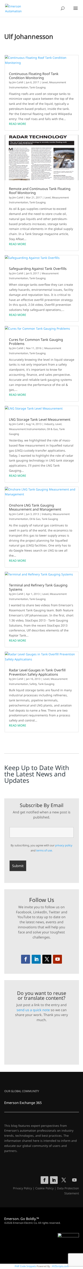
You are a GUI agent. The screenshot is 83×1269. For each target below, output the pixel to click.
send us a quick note (33, 1010)
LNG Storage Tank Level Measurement (39, 420)
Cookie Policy (44, 1188)
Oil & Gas (52, 429)
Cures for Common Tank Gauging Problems (36, 342)
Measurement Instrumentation (27, 429)
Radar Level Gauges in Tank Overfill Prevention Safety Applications (37, 672)
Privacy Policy (22, 1188)
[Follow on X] (46, 959)
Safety (33, 684)
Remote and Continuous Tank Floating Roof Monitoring (39, 191)
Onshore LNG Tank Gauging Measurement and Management (35, 507)
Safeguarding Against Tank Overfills (38, 269)
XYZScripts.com (60, 1266)
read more (17, 124)
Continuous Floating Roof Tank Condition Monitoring (34, 76)
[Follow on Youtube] (57, 959)
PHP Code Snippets (25, 1266)
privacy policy (63, 845)
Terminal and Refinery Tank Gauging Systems (38, 587)
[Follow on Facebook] (25, 959)
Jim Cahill (17, 82)
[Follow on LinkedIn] (36, 959)
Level (45, 82)
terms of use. (44, 850)
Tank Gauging (37, 87)
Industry (49, 424)
